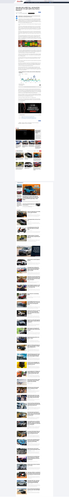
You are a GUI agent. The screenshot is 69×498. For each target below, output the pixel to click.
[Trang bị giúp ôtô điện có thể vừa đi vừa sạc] (28, 155)
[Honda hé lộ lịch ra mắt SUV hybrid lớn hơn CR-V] (28, 164)
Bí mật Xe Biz (52, 2)
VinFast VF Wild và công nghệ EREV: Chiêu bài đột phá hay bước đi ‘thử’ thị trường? (25, 146)
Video (18, 128)
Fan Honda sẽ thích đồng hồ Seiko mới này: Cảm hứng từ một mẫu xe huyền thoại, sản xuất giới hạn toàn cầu (33, 432)
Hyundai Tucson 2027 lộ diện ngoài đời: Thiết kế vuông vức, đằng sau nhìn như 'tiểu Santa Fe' (33, 321)
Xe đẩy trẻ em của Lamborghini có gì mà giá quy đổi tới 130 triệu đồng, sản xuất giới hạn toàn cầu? (33, 363)
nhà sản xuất (33, 122)
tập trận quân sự (20, 123)
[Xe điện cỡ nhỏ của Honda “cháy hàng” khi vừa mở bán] (22, 467)
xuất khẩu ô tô (26, 122)
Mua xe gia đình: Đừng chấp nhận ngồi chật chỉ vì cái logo (38, 131)
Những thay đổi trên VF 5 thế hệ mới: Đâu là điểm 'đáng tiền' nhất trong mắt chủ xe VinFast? (18, 146)
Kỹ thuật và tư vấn (36, 2)
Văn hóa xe (32, 2)
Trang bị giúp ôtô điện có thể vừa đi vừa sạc (28, 158)
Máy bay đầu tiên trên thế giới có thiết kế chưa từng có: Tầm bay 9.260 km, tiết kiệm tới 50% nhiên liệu (33, 380)
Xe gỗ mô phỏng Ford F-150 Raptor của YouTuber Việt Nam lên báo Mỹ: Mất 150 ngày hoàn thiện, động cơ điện (33, 372)
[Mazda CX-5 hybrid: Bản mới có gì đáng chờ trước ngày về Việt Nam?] (20, 155)
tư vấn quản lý (22, 122)
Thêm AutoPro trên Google (31, 13)
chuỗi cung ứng (36, 122)
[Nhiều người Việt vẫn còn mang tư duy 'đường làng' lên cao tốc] (19, 185)
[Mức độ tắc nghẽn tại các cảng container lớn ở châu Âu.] (29, 43)
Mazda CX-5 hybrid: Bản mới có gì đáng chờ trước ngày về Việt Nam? (19, 159)
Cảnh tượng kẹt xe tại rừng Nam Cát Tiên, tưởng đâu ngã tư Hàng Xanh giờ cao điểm (33, 329)
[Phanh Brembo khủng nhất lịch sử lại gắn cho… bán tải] (22, 340)
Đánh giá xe (29, 2)
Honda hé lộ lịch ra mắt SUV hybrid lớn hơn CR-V (28, 168)
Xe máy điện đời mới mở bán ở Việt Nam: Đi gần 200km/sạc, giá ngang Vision (33, 228)
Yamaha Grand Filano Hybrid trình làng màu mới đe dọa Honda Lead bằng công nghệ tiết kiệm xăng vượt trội (33, 404)
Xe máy (39, 2)
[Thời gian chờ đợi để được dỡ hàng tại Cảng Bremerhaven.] (29, 78)
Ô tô (26, 2)
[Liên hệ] (16, 20)
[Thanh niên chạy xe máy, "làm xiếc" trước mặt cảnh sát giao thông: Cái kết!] (22, 451)
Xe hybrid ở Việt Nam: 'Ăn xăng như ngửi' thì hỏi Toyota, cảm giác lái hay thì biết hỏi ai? (19, 168)
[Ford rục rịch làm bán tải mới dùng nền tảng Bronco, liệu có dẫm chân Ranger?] (22, 491)
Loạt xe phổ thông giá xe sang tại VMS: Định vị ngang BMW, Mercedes (28, 118)
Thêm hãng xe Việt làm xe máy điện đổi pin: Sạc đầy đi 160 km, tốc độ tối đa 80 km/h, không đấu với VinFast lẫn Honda (33, 473)
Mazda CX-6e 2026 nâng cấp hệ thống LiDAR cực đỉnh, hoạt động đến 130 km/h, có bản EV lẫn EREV (37, 168)
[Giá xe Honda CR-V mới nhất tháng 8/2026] (22, 296)
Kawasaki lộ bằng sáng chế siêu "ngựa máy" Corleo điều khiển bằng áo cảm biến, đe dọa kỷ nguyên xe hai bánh (33, 355)
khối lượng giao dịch (30, 122)
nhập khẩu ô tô (23, 123)
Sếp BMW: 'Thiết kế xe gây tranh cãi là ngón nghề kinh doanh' (27, 116)
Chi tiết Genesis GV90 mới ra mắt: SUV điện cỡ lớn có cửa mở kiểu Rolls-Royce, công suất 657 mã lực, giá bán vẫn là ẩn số (33, 312)
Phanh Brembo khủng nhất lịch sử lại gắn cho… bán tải (33, 338)
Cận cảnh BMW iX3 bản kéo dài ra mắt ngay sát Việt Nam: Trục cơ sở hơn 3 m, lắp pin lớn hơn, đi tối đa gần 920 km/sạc (33, 303)
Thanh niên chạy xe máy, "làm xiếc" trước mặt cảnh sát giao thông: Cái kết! (33, 449)
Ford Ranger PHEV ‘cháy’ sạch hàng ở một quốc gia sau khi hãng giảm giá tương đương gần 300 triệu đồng (33, 481)
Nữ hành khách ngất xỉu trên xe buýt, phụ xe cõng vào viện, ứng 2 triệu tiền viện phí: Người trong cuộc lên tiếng (33, 396)
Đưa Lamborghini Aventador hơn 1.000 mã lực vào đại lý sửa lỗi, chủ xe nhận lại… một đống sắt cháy (33, 286)
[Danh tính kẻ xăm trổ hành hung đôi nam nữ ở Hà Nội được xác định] (22, 390)
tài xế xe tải (26, 123)
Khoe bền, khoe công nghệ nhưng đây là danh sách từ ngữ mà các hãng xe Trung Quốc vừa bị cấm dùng (33, 440)
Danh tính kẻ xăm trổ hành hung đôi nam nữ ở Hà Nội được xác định (33, 388)
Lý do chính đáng (29, 123)
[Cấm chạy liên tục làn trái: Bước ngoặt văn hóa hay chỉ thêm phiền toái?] (32, 142)
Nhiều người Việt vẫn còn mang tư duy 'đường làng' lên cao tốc (19, 189)
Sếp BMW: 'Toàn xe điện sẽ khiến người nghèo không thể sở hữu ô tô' (28, 117)
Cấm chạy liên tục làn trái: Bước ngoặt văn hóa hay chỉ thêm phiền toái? (32, 146)
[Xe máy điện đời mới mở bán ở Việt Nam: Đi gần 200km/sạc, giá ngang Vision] (22, 230)
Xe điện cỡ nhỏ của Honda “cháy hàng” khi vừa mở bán (33, 465)
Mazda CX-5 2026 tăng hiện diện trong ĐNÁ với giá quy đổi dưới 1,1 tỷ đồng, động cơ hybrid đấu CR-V (33, 346)
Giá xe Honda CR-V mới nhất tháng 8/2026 (33, 294)
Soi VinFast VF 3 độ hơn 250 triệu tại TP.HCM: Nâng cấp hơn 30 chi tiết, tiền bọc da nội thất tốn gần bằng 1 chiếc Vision (37, 159)
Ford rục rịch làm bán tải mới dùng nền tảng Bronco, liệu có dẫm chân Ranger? (33, 489)
